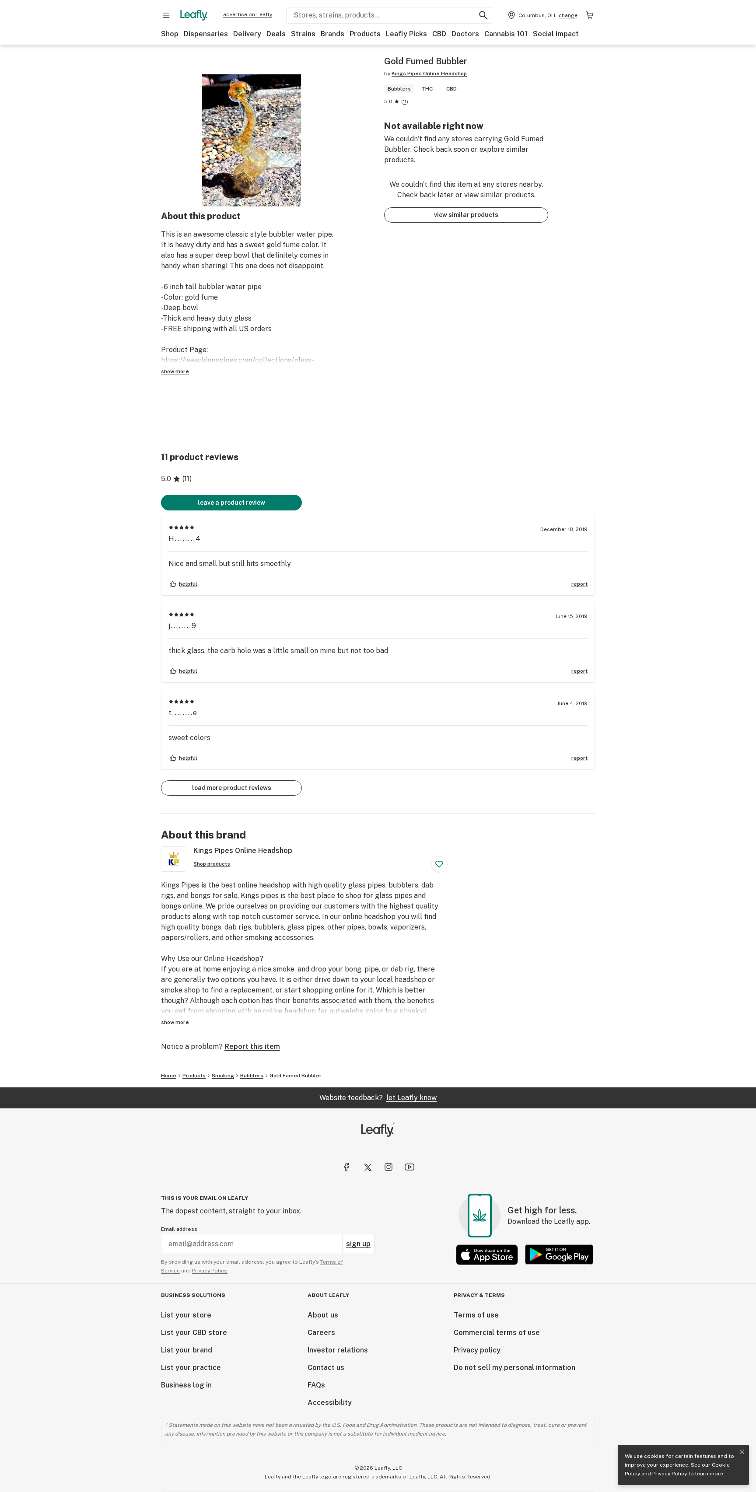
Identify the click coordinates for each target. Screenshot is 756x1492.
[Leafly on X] (367, 1167)
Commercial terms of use (497, 1332)
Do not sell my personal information (514, 1367)
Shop (169, 34)
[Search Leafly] (483, 15)
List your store (186, 1315)
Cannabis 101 (506, 34)
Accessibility (330, 1402)
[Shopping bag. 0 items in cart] (589, 15)
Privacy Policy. (210, 1271)
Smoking (223, 1076)
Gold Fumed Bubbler (296, 1076)
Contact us (326, 1367)
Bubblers (251, 1076)
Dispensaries (206, 34)
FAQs (316, 1385)
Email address (179, 1229)
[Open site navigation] (166, 15)
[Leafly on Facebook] (346, 1167)
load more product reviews (231, 787)
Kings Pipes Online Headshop (429, 73)
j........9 (182, 626)
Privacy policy (477, 1350)
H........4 (184, 539)
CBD (439, 34)
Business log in (186, 1385)
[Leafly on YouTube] (409, 1167)
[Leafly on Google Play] (559, 1254)
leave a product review (231, 502)
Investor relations (338, 1350)
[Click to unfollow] (439, 864)
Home (168, 1076)
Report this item (252, 1046)
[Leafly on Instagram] (388, 1167)
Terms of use (476, 1315)
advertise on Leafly (247, 14)
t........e (183, 713)
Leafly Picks (406, 34)
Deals (276, 34)
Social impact (556, 34)
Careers (321, 1332)
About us (323, 1315)
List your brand (186, 1350)
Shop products (211, 864)
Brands (332, 34)
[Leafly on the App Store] (487, 1254)
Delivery (247, 34)
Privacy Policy (669, 1474)
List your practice (191, 1367)
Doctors (465, 34)
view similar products (466, 214)
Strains (303, 34)
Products (365, 34)
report (579, 584)
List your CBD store (194, 1332)
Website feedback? (378, 1098)
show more (175, 371)
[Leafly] (193, 15)
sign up (358, 1244)
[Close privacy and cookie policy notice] (742, 1451)
